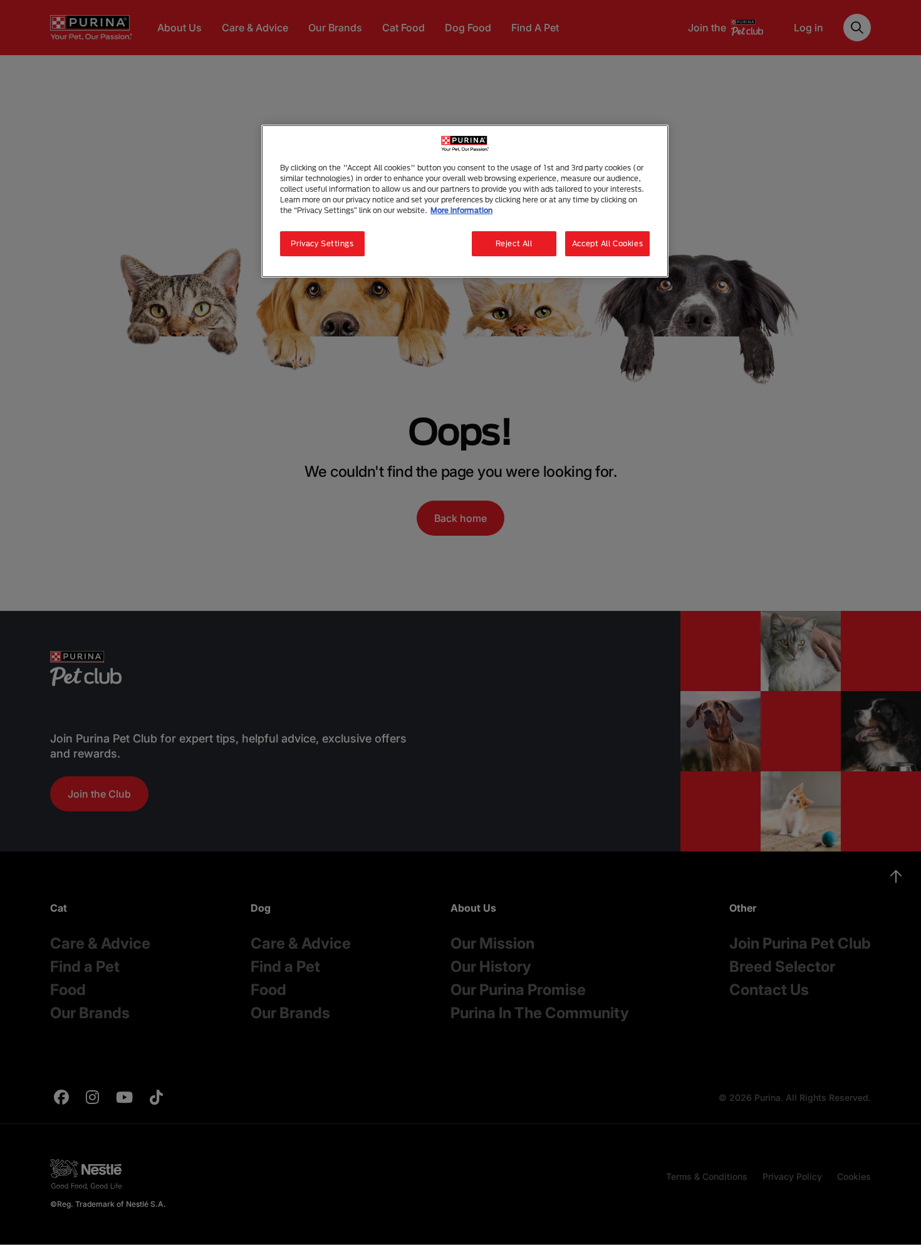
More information (461, 210)
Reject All (514, 243)
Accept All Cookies (607, 243)
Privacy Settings (322, 243)
